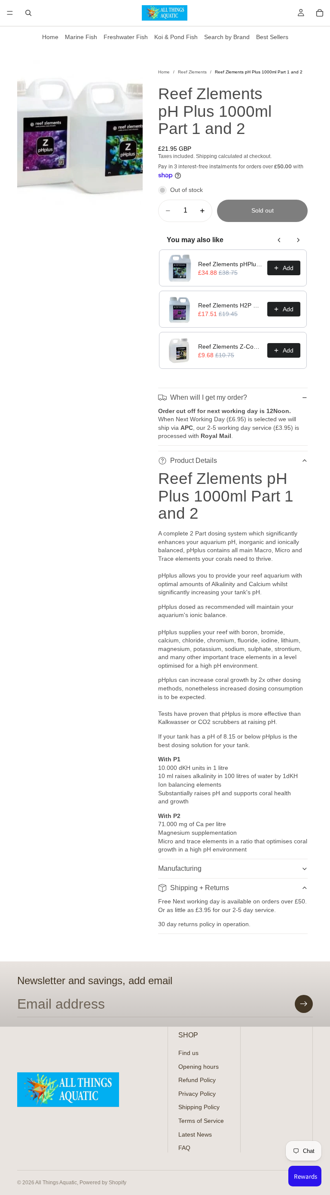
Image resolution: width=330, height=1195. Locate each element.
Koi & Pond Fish (176, 36)
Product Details (193, 460)
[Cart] (319, 12)
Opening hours (198, 1066)
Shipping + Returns (199, 887)
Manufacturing (180, 868)
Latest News (195, 1134)
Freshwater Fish (126, 36)
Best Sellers (272, 36)
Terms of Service (201, 1120)
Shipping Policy (199, 1107)
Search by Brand (227, 36)
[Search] (28, 12)
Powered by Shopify (102, 1183)
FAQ (184, 1147)
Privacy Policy (197, 1093)
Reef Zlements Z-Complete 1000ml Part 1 (230, 346)
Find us (188, 1052)
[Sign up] (304, 1004)
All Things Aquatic (56, 1183)
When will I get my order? (208, 397)
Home (50, 36)
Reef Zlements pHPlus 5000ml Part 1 (230, 264)
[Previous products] (279, 240)
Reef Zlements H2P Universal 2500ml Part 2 (230, 305)
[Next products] (298, 240)
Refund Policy (197, 1079)
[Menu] (10, 13)
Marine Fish (81, 36)
